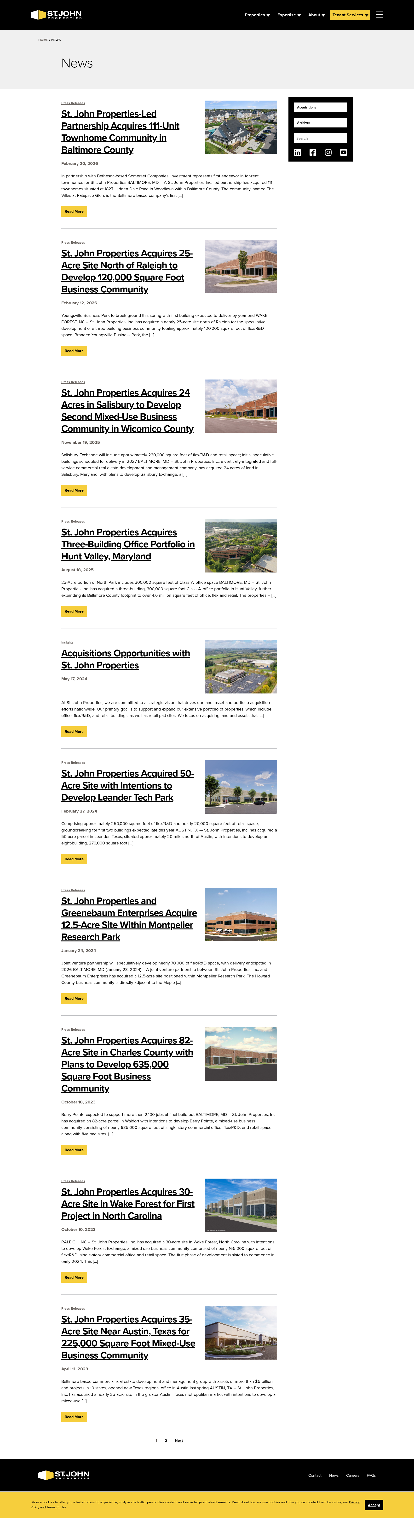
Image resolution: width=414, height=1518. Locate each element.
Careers (352, 1475)
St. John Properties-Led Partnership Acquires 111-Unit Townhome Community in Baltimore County (120, 132)
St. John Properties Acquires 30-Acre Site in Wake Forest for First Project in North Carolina (128, 1204)
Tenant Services (348, 15)
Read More (74, 211)
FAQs (371, 1475)
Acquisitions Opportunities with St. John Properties (125, 659)
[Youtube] (343, 152)
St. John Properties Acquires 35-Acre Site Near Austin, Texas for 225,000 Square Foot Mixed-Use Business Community (128, 1337)
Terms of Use (56, 1507)
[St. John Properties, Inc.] (38, 15)
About (314, 15)
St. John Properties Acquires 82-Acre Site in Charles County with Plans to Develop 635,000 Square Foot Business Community (127, 1064)
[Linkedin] (297, 152)
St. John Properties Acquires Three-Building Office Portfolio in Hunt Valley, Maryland (128, 544)
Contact (315, 1475)
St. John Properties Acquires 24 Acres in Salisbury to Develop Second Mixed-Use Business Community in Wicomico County (127, 410)
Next (179, 1440)
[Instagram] (328, 152)
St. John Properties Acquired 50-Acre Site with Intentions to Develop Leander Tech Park (127, 785)
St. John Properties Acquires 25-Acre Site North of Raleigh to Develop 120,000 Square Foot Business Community (127, 271)
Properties (255, 15)
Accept (374, 1505)
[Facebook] (313, 152)
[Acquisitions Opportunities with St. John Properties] (241, 666)
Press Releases (73, 103)
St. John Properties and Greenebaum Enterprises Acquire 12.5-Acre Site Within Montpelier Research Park (129, 919)
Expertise (286, 15)
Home (43, 39)
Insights (67, 642)
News (334, 1475)
